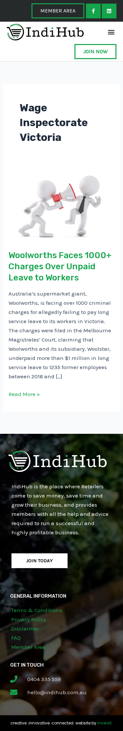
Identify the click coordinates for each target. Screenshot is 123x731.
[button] (111, 32)
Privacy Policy (28, 619)
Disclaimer (25, 628)
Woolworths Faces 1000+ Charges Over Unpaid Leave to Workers (60, 266)
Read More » (24, 393)
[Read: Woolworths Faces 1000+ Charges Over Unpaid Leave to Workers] (61, 206)
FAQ (16, 637)
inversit (104, 723)
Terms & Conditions (36, 610)
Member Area (28, 647)
